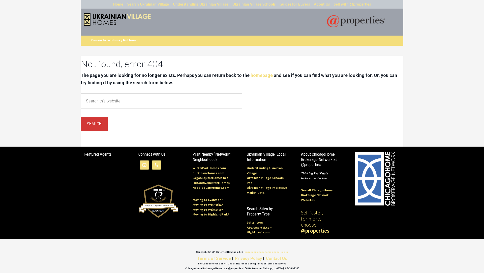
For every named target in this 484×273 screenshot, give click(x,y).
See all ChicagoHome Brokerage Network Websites (316, 195)
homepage (262, 75)
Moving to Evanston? (208, 200)
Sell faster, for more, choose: (315, 221)
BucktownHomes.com (208, 173)
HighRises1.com (258, 232)
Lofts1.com (255, 222)
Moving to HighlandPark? (211, 214)
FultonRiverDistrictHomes (211, 183)
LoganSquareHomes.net (210, 178)
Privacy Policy (248, 258)
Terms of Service (214, 258)
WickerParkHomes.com (209, 168)
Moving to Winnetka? (208, 204)
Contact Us (276, 258)
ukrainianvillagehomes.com (262, 252)
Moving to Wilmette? (208, 209)
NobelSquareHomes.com (211, 187)
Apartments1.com (259, 227)
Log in (284, 252)
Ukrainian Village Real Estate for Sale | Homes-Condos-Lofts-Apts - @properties (122, 20)
